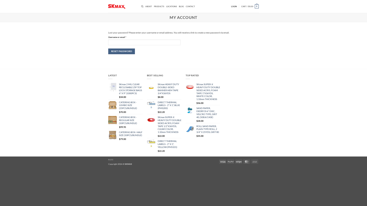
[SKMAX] (122, 6)
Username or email (121, 37)
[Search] (142, 6)
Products (159, 6)
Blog (181, 6)
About (148, 6)
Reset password (121, 51)
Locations (171, 6)
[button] (250, 6)
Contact (190, 6)
